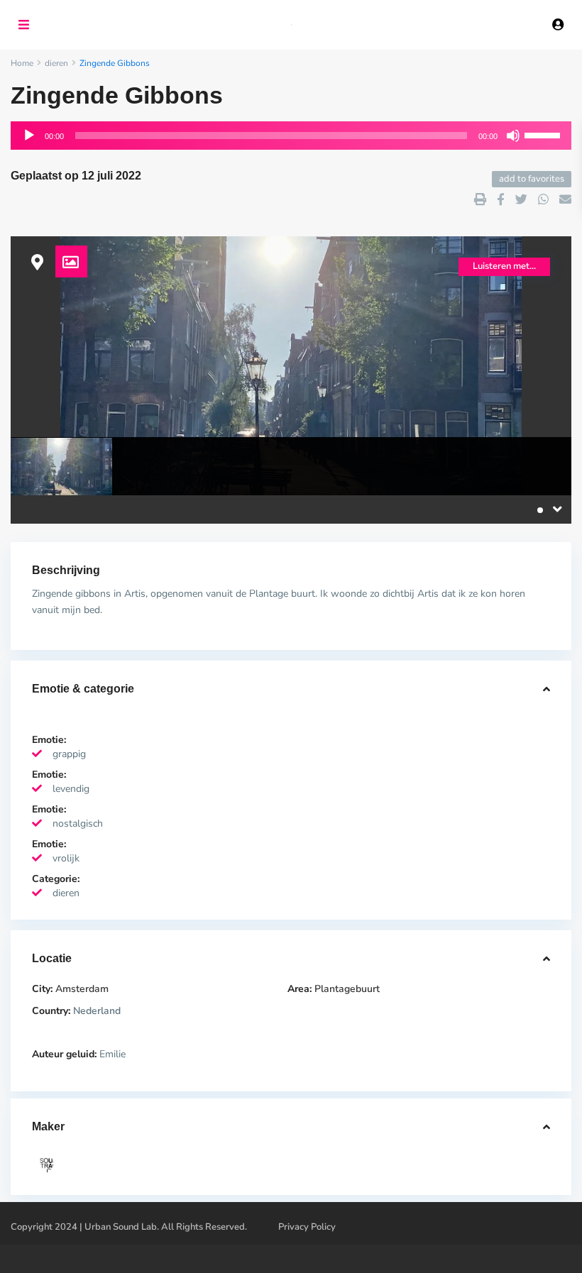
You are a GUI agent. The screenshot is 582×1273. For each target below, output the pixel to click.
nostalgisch (78, 823)
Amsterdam (82, 989)
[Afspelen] (29, 135)
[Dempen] (513, 135)
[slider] (544, 134)
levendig (71, 788)
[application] (291, 135)
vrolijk (66, 858)
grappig (69, 754)
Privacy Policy (307, 1226)
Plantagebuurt (347, 989)
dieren (66, 893)
